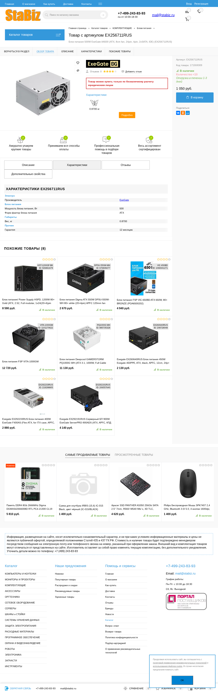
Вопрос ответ (112, 626)
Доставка (68, 4)
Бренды (109, 608)
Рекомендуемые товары (67, 591)
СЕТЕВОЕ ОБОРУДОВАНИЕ (20, 602)
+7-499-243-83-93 (46, 688)
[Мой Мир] (188, 113)
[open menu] (100, 3)
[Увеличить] (43, 93)
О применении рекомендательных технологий (122, 651)
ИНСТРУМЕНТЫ (13, 666)
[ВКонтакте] (178, 113)
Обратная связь (20, 688)
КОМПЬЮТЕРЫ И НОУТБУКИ (20, 574)
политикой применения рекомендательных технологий (180, 663)
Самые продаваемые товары (87, 454)
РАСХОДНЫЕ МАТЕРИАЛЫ (19, 631)
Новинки (59, 574)
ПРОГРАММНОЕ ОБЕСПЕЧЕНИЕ (22, 637)
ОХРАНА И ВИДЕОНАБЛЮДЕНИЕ (23, 643)
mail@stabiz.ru (163, 15)
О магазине (28, 4)
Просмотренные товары (134, 454)
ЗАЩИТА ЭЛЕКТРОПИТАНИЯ (20, 626)
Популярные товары (65, 579)
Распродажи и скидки (66, 585)
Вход (189, 3)
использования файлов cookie (167, 666)
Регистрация (201, 3)
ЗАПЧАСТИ (11, 660)
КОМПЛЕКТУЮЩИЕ (15, 585)
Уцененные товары (64, 597)
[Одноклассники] (183, 113)
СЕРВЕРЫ (10, 608)
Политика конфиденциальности (121, 637)
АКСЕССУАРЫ (12, 591)
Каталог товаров (21, 34)
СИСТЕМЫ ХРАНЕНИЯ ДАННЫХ (22, 620)
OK (182, 680)
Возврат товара (113, 631)
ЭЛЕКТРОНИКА (13, 655)
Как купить (49, 4)
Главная (9, 4)
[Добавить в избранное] (78, 63)
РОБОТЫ (10, 649)
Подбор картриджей (115, 643)
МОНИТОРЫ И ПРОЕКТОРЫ (20, 579)
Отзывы (109, 602)
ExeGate (124, 200)
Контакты (86, 4)
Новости (109, 614)
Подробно (127, 115)
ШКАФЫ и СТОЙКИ (15, 614)
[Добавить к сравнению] (78, 70)
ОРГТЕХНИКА (12, 597)
